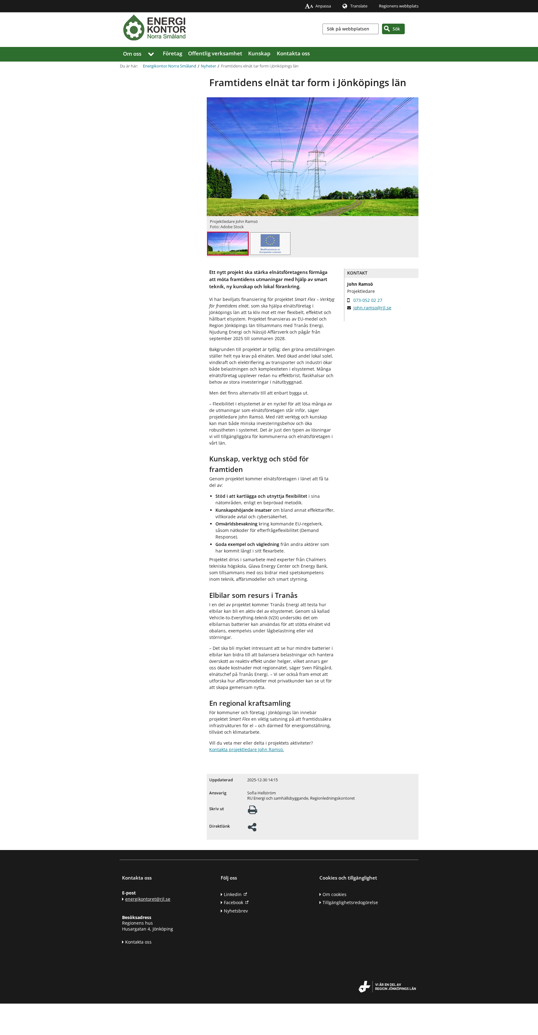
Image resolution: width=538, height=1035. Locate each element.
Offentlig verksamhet (215, 53)
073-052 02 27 (367, 300)
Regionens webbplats (398, 6)
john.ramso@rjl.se (372, 308)
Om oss (132, 53)
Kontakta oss (293, 53)
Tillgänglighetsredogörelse (350, 902)
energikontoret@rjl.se (147, 899)
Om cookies (335, 894)
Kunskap (259, 53)
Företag (172, 53)
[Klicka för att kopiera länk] (252, 829)
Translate (358, 6)
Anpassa (323, 6)
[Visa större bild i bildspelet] (228, 244)
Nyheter (208, 66)
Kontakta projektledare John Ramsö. (246, 749)
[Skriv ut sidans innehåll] (252, 812)
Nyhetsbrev (236, 911)
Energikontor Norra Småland (169, 66)
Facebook (233, 902)
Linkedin (233, 894)
